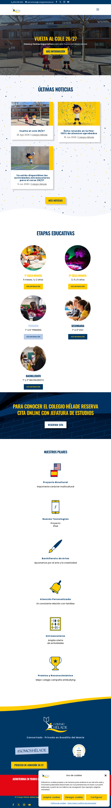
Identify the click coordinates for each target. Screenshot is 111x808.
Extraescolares (55, 636)
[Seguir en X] (19, 805)
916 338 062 (18, 2)
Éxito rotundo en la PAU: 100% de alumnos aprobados (79, 132)
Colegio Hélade (39, 134)
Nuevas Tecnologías (56, 519)
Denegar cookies (74, 797)
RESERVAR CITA (55, 425)
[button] (105, 775)
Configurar (96, 797)
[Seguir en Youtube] (29, 805)
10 (63, 69)
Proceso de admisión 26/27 (29, 765)
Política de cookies (58, 803)
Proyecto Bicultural (55, 482)
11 (65, 69)
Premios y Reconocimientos (55, 675)
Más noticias (55, 200)
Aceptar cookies (51, 797)
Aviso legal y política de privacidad (82, 803)
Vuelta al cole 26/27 (55, 38)
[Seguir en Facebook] (13, 805)
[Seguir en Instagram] (24, 805)
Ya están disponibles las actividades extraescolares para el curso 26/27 (32, 178)
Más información (33, 286)
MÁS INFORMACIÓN (55, 51)
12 (68, 69)
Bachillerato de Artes (55, 558)
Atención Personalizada (55, 599)
